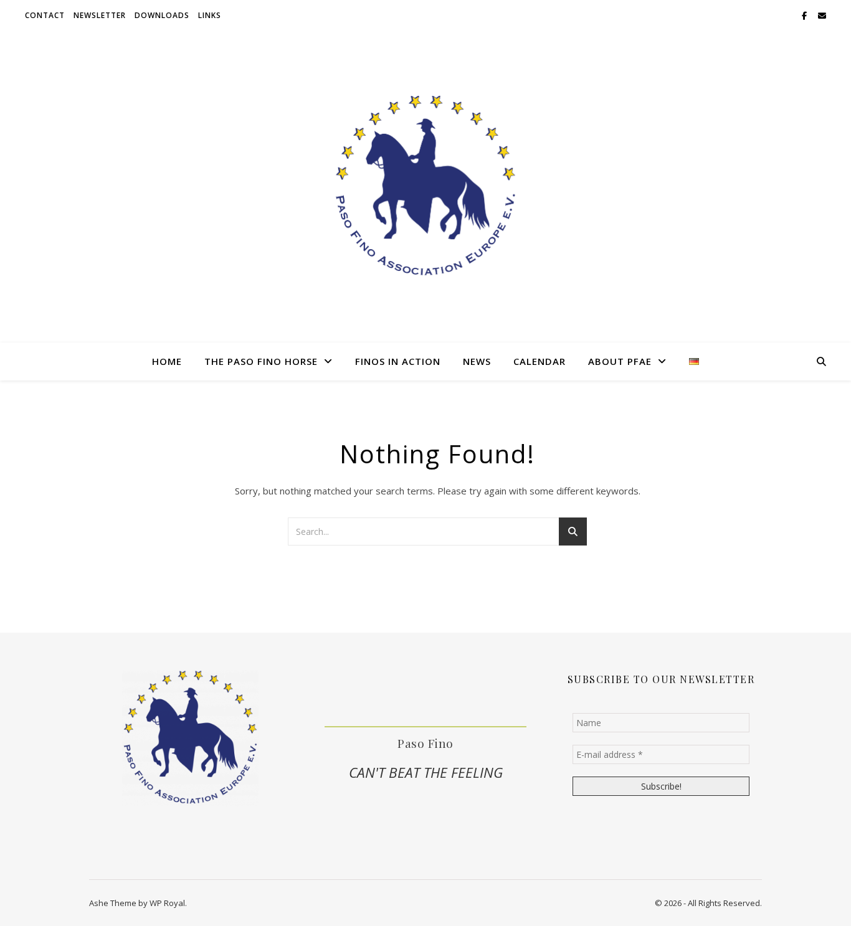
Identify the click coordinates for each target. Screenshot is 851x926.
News (477, 361)
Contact (45, 15)
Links (209, 15)
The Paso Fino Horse (261, 361)
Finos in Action (397, 361)
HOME (167, 361)
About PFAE (620, 361)
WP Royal (167, 903)
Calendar (539, 361)
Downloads (162, 15)
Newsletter (100, 15)
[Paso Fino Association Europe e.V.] (425, 186)
